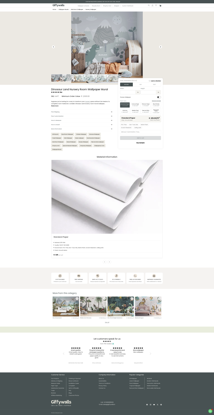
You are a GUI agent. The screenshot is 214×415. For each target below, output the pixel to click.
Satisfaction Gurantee (57, 388)
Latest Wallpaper (134, 381)
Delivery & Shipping (56, 381)
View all (107, 322)
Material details (156, 101)
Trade (53, 390)
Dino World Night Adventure (115, 318)
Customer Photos (74, 395)
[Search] (149, 5)
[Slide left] (104, 262)
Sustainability (102, 381)
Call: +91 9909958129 (107, 402)
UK (56, 405)
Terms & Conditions (104, 383)
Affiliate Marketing (56, 395)
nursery (87, 101)
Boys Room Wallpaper (67, 134)
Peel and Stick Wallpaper (136, 388)
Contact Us (102, 388)
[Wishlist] (156, 5)
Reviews (53, 393)
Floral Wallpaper (134, 383)
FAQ (70, 390)
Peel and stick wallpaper (97, 142)
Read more (54, 106)
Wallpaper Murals (64, 9)
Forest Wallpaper (56, 138)
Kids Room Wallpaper (77, 9)
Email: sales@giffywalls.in (107, 404)
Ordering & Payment (75, 378)
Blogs (70, 393)
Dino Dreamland (57, 318)
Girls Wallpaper (68, 138)
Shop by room (56, 145)
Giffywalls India (58, 412)
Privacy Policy (103, 386)
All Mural (149, 378)
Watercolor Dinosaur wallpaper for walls (85, 318)
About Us (101, 378)
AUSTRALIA (67, 405)
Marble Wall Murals (152, 386)
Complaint (72, 386)
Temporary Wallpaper (85, 145)
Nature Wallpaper (71, 142)
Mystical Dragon (139, 318)
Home (54, 9)
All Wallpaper (133, 378)
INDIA (60, 405)
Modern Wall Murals (152, 381)
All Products (55, 134)
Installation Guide (74, 383)
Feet (154, 84)
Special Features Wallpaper (70, 145)
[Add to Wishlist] (77, 299)
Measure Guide (55, 383)
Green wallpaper (79, 138)
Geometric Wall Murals (153, 383)
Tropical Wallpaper (134, 386)
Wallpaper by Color (99, 145)
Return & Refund (73, 381)
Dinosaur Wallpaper (94, 134)
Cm (140, 84)
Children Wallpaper (81, 134)
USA (52, 405)
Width (122, 88)
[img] (107, 341)
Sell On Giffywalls (74, 388)
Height (143, 88)
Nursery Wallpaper (91, 9)
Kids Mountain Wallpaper (93, 138)
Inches (126, 84)
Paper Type (54, 386)
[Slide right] (109, 262)
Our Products (55, 378)
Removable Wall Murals (153, 388)
